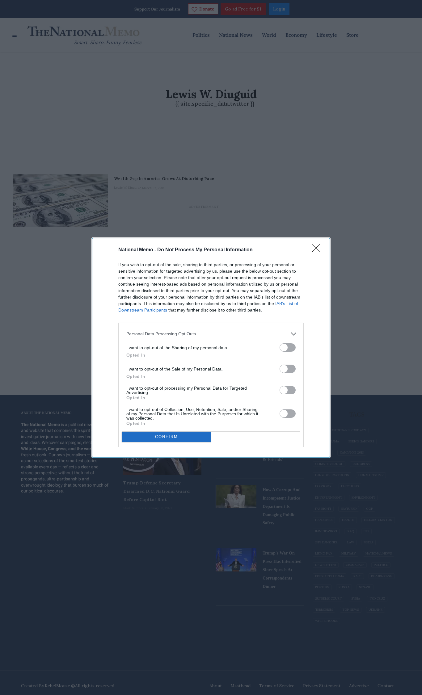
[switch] (288, 347)
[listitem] (211, 334)
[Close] (318, 250)
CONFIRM (166, 436)
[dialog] (211, 347)
